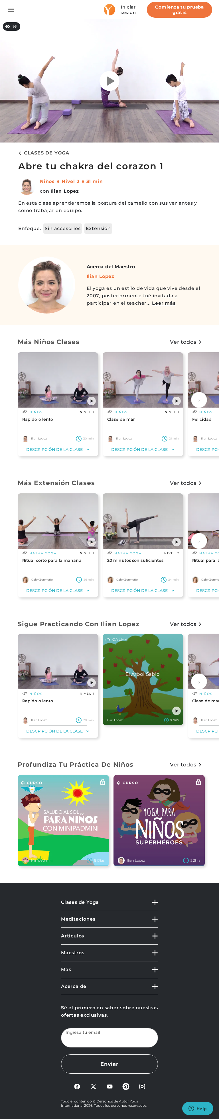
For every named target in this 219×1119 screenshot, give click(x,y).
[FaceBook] (77, 1086)
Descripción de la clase (54, 449)
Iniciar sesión (128, 9)
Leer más (163, 303)
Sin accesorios (62, 228)
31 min (94, 181)
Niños (47, 181)
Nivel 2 (71, 181)
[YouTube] (109, 1086)
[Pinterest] (125, 1086)
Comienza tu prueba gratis (179, 9)
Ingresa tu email (83, 1032)
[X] (93, 1086)
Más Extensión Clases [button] (56, 483)
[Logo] (109, 9)
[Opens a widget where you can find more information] (197, 1109)
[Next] (199, 400)
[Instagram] (142, 1086)
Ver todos (183, 342)
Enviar (109, 1064)
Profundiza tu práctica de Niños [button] (75, 764)
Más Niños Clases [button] (49, 342)
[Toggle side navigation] (11, 10)
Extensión (98, 228)
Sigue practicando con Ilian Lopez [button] (78, 624)
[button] (91, 401)
